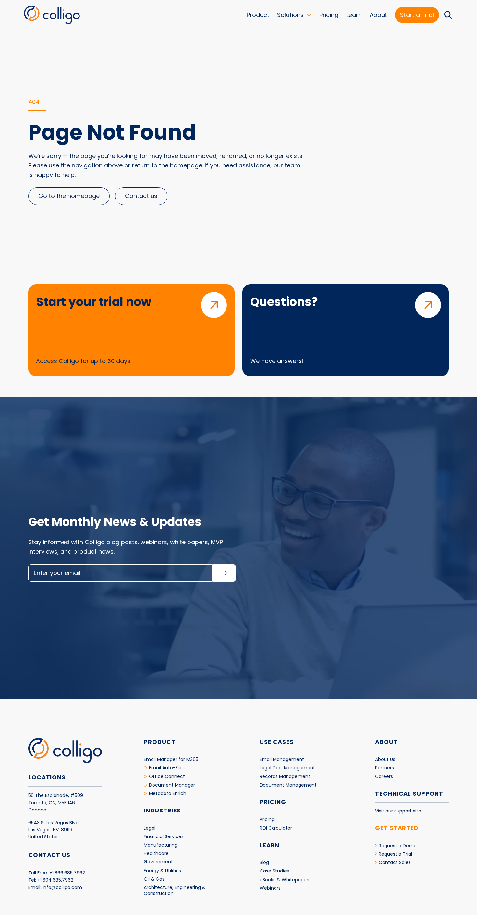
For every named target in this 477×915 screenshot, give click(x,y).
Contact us (141, 196)
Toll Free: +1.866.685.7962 (56, 873)
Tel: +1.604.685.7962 (50, 880)
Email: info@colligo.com (55, 887)
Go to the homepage (69, 196)
